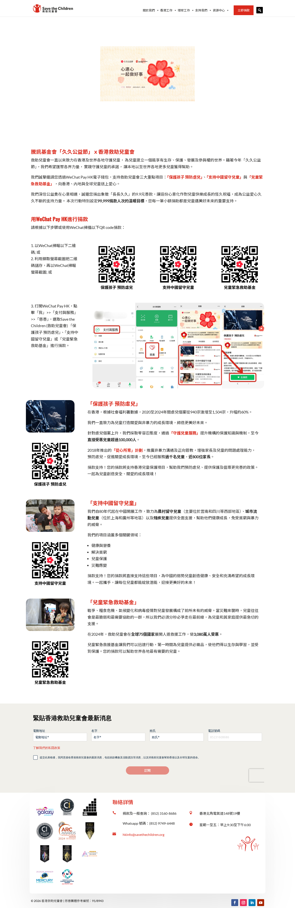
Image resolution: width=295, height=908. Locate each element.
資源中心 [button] (219, 10)
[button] (259, 10)
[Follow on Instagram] (243, 902)
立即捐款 (244, 10)
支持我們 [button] (201, 10)
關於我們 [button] (149, 10)
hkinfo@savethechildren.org (143, 834)
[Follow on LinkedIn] (252, 902)
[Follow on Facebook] (234, 902)
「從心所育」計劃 (127, 450)
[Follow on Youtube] (260, 902)
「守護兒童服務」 (184, 433)
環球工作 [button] (184, 10)
